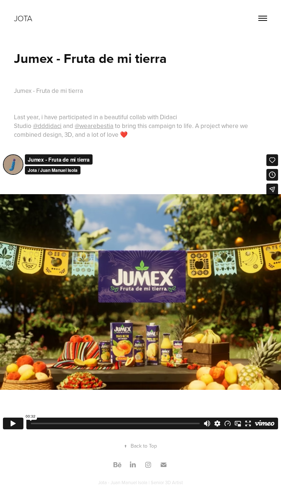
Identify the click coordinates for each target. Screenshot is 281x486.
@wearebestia (94, 125)
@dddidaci (47, 125)
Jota (23, 18)
